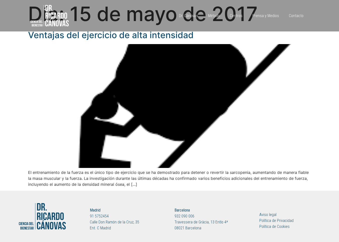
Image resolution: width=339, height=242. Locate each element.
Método (214, 15)
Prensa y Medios (265, 15)
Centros (236, 15)
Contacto (296, 15)
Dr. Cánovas (188, 15)
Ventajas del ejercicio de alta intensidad (111, 35)
